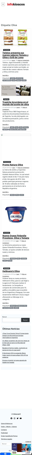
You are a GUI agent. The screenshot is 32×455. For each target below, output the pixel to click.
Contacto (4, 430)
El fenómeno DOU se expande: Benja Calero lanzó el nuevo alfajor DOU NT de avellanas (15, 355)
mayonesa (5, 308)
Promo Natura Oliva (12, 164)
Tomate (10, 260)
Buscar (4, 317)
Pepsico (19, 80)
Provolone (23, 258)
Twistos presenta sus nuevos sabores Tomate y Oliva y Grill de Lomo (15, 55)
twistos (24, 80)
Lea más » (5, 75)
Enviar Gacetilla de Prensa (9, 436)
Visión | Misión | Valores (9, 427)
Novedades (6, 50)
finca (16, 127)
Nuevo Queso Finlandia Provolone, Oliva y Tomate (15, 236)
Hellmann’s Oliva (11, 271)
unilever (16, 308)
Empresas (6, 99)
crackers (13, 78)
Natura (12, 195)
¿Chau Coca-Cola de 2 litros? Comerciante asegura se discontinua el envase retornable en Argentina (15, 336)
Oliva (13, 80)
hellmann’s (13, 306)
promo (21, 195)
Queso (4, 260)
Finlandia (13, 258)
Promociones (7, 162)
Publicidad (4, 433)
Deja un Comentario (23, 60)
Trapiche (5, 129)
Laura (13, 60)
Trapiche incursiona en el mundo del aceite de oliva (15, 103)
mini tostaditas (7, 80)
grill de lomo (19, 78)
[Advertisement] (16, 388)
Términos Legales (6, 439)
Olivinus (26, 127)
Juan (13, 167)
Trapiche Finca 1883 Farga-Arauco (17, 129)
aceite (12, 127)
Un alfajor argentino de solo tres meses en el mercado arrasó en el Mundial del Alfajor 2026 (15, 343)
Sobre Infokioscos (6, 423)
